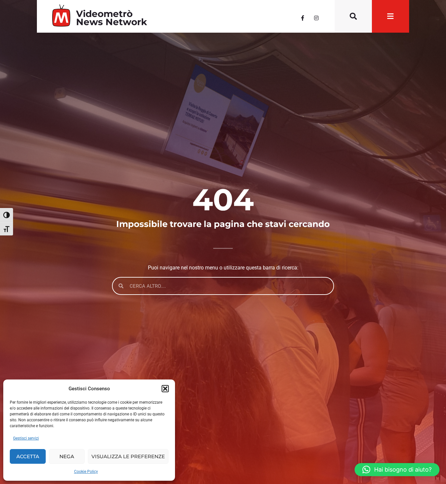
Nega (66, 456)
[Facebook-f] (302, 18)
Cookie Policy (86, 471)
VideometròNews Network (111, 17)
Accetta (27, 456)
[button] (165, 388)
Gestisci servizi (26, 438)
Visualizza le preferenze (128, 456)
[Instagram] (316, 18)
